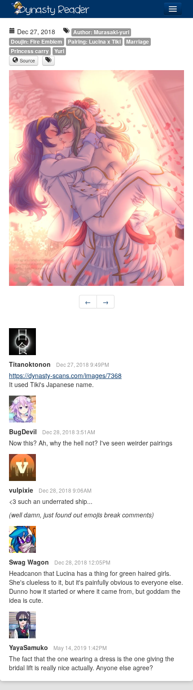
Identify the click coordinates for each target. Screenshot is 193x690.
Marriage (137, 41)
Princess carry (30, 51)
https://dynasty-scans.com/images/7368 (65, 375)
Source (26, 60)
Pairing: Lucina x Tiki (94, 41)
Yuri (59, 51)
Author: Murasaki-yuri (101, 32)
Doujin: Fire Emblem (36, 41)
